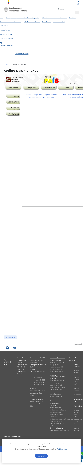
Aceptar (41, 456)
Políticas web (62, 449)
